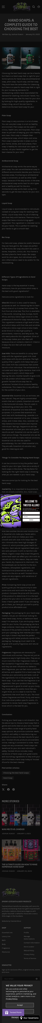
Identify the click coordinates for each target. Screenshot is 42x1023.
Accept (20, 1005)
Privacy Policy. (12, 999)
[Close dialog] (40, 496)
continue (31, 520)
